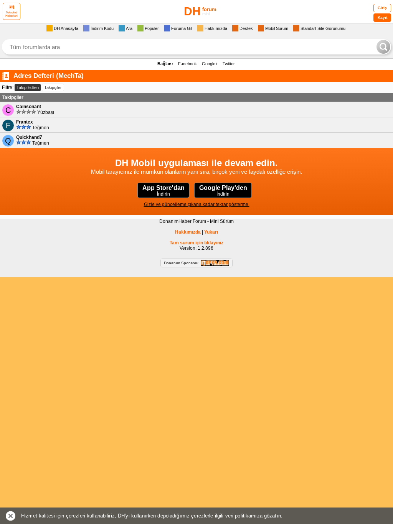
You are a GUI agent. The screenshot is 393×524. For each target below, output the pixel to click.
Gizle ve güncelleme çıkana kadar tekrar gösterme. (196, 204)
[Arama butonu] (383, 47)
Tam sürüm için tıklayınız (196, 243)
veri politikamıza (244, 516)
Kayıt (382, 17)
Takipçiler (53, 87)
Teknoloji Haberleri (11, 14)
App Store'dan (163, 191)
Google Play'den (223, 191)
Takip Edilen (28, 87)
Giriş (382, 8)
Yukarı (211, 232)
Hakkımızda (188, 232)
